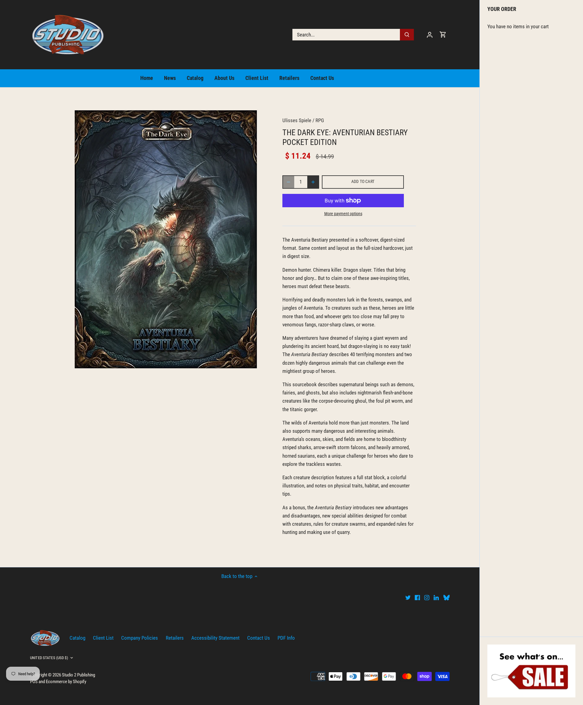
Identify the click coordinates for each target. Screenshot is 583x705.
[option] (166, 239)
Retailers (175, 638)
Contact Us (258, 638)
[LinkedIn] (436, 597)
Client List (103, 638)
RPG (319, 120)
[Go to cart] (443, 34)
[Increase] (313, 182)
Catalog (77, 638)
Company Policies (139, 638)
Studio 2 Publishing (78, 675)
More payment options (343, 214)
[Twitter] (408, 597)
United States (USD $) (49, 657)
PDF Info (286, 638)
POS (34, 681)
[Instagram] (426, 597)
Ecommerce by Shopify (66, 681)
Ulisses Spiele (296, 120)
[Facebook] (417, 597)
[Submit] (407, 34)
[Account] (429, 34)
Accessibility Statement (215, 638)
